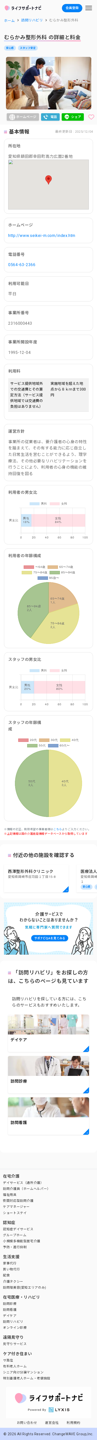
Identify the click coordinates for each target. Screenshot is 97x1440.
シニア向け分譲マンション (23, 1372)
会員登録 (72, 8)
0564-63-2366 (22, 264)
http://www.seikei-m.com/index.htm (41, 235)
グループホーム (14, 1235)
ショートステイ (15, 1213)
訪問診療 (10, 1304)
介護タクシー (13, 1281)
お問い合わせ (27, 1423)
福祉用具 (10, 1195)
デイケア (10, 1316)
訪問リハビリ (13, 1322)
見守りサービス (15, 1344)
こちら (57, 829)
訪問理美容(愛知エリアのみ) (24, 1287)
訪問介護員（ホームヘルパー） (26, 1189)
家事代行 (10, 1263)
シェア (76, 117)
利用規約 (73, 1423)
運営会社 (52, 1423)
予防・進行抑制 (15, 1247)
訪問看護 (10, 1310)
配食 (6, 1275)
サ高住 (8, 1360)
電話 (53, 117)
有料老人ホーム (15, 1366)
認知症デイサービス (18, 1229)
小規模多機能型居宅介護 (21, 1241)
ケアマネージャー (16, 1207)
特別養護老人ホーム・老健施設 (26, 1378)
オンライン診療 (15, 1328)
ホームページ (26, 117)
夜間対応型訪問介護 (18, 1201)
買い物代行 (11, 1269)
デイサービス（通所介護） (23, 1183)
